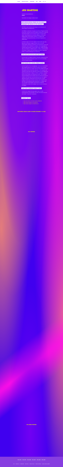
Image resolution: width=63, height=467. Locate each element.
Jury (37, 1)
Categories (32, 1)
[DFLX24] (3, 9)
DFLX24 (18, 1)
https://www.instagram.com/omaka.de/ (31, 102)
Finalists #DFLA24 (25, 1)
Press (40, 1)
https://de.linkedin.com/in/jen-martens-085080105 (33, 100)
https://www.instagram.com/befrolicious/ (31, 103)
